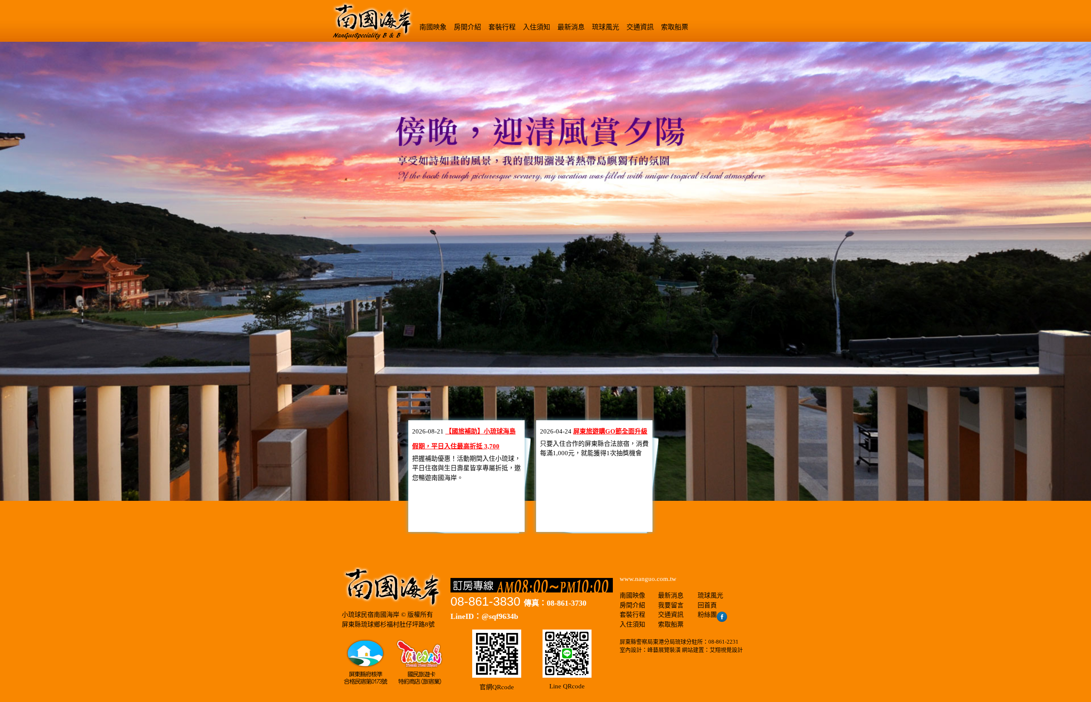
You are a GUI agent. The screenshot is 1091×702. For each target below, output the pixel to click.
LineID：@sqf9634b (484, 616)
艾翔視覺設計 (726, 650)
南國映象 (433, 27)
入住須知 (536, 27)
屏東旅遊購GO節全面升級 (610, 431)
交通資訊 (640, 27)
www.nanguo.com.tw (648, 578)
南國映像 (632, 595)
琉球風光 (605, 27)
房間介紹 (467, 27)
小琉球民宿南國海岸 (370, 614)
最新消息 (571, 27)
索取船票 (674, 27)
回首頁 (707, 605)
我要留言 (671, 605)
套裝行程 (502, 27)
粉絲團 (707, 614)
